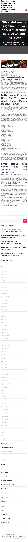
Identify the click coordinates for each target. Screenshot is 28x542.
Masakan (3, 456)
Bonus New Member (7, 447)
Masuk (3, 510)
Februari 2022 (4, 416)
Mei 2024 (3, 358)
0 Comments (16, 73)
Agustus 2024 (4, 348)
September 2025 (5, 306)
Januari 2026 (4, 293)
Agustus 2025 (4, 309)
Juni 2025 (3, 316)
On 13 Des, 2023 (5, 71)
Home (8, 41)
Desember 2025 (5, 297)
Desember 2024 (5, 335)
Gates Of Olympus (6, 451)
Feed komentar (5, 518)
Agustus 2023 (4, 387)
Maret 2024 (4, 364)
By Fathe (13, 71)
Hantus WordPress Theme (18, 538)
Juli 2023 (3, 390)
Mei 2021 (3, 435)
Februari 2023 (4, 406)
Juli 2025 (3, 313)
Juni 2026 (3, 277)
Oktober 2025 (4, 303)
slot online (4, 476)
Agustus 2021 (4, 426)
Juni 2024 (3, 355)
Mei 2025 (3, 319)
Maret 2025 (4, 326)
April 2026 (3, 284)
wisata (3, 501)
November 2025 (5, 300)
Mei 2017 (3, 438)
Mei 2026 (3, 280)
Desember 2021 (5, 419)
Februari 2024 (4, 368)
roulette (3, 460)
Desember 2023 (5, 374)
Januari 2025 (4, 332)
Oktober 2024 (4, 342)
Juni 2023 (3, 393)
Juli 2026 (3, 274)
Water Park (4, 497)
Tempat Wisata (5, 489)
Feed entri (4, 514)
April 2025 (3, 322)
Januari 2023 (4, 409)
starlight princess (6, 480)
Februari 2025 (4, 329)
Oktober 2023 (4, 380)
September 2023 (5, 384)
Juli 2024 (3, 351)
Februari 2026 (4, 290)
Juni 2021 (3, 432)
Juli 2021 (3, 429)
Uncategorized (15, 41)
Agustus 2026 (4, 271)
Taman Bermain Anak (7, 484)
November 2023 (5, 377)
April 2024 (3, 361)
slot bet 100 (4, 472)
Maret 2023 (4, 403)
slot (2, 468)
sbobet (3, 464)
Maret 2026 (4, 287)
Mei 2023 (3, 397)
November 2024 (5, 338)
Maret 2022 (4, 413)
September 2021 (5, 422)
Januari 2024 (4, 371)
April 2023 (3, 400)
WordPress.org (5, 522)
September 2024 (5, 345)
